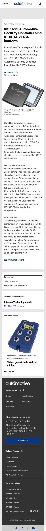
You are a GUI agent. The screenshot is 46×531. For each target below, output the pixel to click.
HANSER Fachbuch (13, 494)
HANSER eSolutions (13, 502)
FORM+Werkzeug (12, 457)
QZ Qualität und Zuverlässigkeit (17, 470)
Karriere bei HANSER (13, 489)
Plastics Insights (11, 466)
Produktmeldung (11, 72)
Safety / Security (11, 281)
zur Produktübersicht (14, 260)
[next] (13, 371)
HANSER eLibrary (12, 498)
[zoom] (41, 109)
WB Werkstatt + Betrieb (14, 475)
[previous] (5, 371)
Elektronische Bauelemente (15, 286)
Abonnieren (23, 440)
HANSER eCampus (12, 507)
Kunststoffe (10, 462)
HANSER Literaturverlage (15, 511)
